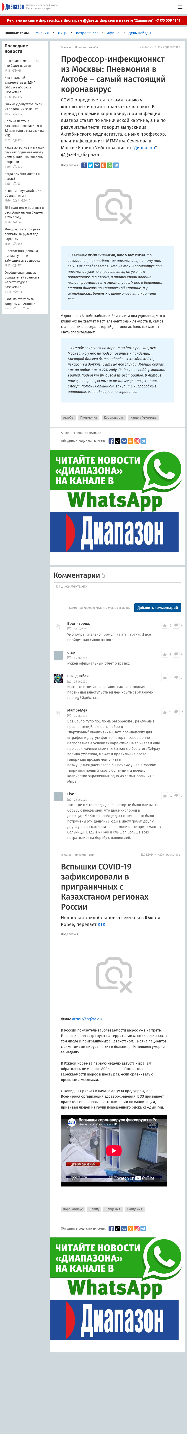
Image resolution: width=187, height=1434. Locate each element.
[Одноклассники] (103, 165)
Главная (66, 47)
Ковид (94, 1209)
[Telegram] (116, 165)
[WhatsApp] (109, 165)
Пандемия (134, 1209)
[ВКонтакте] (97, 165)
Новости (80, 47)
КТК (101, 924)
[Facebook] (84, 165)
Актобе (93, 47)
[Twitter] (90, 165)
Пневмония (88, 418)
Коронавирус (114, 418)
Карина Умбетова (143, 418)
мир (91, 855)
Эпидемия (113, 1209)
